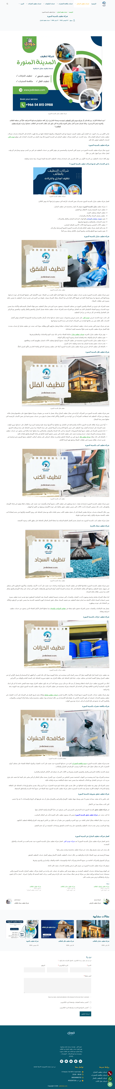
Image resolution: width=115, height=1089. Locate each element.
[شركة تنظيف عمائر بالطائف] (93, 929)
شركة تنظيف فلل (84, 437)
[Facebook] (80, 1061)
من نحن (54, 1066)
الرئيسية (93, 3)
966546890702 (76, 1077)
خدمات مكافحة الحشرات (66, 3)
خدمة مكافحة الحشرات (79, 763)
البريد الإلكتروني (63, 965)
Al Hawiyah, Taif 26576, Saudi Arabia (71, 1071)
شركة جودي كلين (69, 841)
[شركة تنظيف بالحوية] (22, 929)
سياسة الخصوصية (46, 1066)
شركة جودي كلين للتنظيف (73, 120)
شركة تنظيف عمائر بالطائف (67, 886)
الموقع (43, 965)
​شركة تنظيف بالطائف (35, 886)
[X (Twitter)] (75, 1061)
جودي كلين (11, 137)
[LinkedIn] (61, 1061)
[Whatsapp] (110, 1078)
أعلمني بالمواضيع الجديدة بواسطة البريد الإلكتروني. (73, 1007)
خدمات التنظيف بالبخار (100, 1078)
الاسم (89, 965)
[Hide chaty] (110, 1084)
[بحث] (7, 3)
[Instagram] (71, 1061)
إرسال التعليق (85, 1014)
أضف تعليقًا (87, 976)
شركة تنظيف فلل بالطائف (66, 941)
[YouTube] (66, 1061)
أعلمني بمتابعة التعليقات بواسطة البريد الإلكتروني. (74, 1002)
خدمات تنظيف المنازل (83, 3)
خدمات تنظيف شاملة (51, 695)
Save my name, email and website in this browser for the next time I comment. (68, 997)
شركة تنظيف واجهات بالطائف (101, 886)
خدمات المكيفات (50, 3)
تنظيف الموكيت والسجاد (58, 608)
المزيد (22, 3)
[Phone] (110, 1073)
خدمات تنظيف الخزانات (34, 3)
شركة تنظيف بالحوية (32, 941)
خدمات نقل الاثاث (101, 1081)
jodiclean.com (63, 1086)
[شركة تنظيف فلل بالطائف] (57, 929)
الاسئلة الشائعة (37, 1066)
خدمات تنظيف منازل (77, 334)
